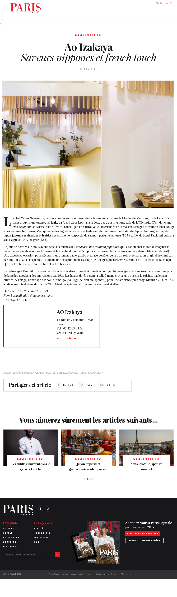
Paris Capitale (11, 574)
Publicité (114, 574)
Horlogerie (42, 533)
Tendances (10, 546)
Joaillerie (41, 537)
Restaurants (12, 537)
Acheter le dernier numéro (144, 540)
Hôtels (8, 533)
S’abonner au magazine (142, 533)
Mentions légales (77, 574)
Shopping (10, 542)
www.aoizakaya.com (70, 332)
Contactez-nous (102, 574)
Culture (8, 528)
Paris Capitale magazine (58, 574)
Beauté (39, 528)
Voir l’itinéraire (66, 338)
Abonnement (126, 574)
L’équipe (90, 574)
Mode (37, 542)
